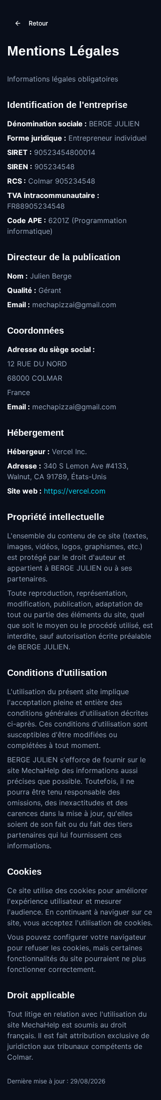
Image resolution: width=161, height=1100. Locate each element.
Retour (38, 23)
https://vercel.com (75, 490)
